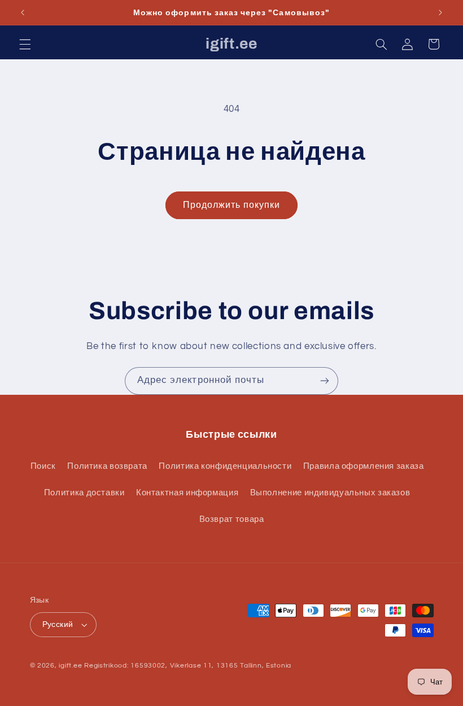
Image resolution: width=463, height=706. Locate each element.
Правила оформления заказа (363, 466)
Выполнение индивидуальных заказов (330, 493)
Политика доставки (84, 493)
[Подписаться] (325, 381)
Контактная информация (187, 493)
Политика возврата (107, 466)
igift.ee (70, 666)
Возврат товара (231, 519)
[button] (25, 44)
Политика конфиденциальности (225, 466)
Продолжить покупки (231, 205)
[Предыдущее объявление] (22, 12)
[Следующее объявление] (440, 12)
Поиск (43, 466)
